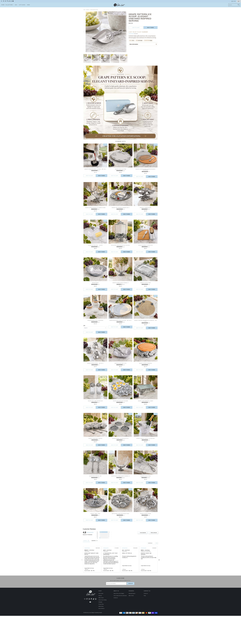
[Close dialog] (138, 292)
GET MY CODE (120, 316)
